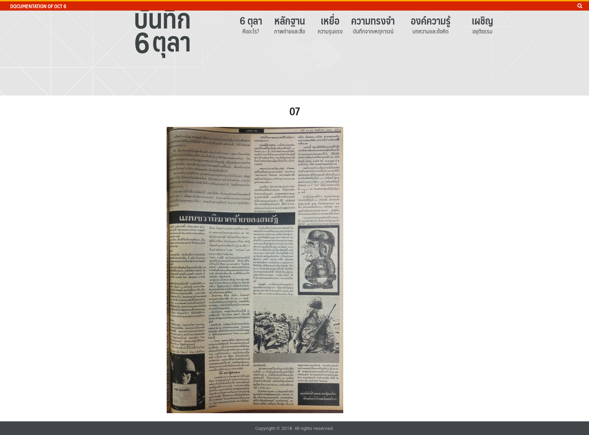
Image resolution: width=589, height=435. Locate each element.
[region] (294, 48)
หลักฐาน (289, 20)
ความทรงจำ (373, 20)
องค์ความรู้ (431, 20)
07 (294, 111)
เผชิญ (482, 20)
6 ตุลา (251, 20)
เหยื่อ (330, 20)
